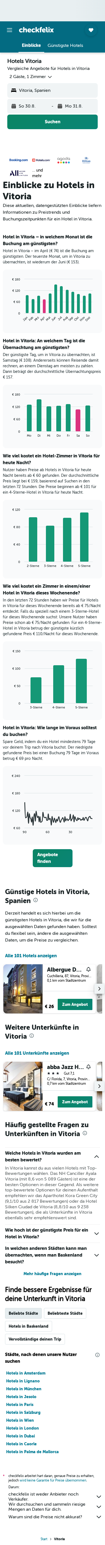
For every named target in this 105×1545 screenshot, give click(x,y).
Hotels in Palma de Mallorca (32, 1452)
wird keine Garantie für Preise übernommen (53, 1480)
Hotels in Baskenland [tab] (28, 1326)
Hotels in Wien (20, 1420)
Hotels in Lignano (23, 1381)
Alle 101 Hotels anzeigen (31, 955)
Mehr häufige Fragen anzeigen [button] (52, 1273)
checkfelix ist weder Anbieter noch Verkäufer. (43, 1497)
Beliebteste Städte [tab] (65, 1313)
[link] (53, 858)
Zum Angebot (75, 1004)
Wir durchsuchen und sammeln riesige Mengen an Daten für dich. (46, 1507)
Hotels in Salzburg (23, 1412)
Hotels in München (23, 1389)
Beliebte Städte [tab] (23, 1313)
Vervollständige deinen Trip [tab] (35, 1339)
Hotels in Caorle (21, 1444)
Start (44, 1539)
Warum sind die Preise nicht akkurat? (45, 1516)
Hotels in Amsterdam (25, 1373)
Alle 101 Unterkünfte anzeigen (37, 1053)
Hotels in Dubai (20, 1436)
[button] (9, 30)
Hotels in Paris (19, 1404)
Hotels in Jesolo (21, 1396)
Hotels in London (22, 1428)
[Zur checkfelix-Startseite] (36, 30)
